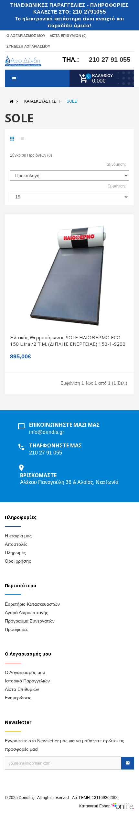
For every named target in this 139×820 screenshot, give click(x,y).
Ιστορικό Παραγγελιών (27, 680)
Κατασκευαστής (40, 101)
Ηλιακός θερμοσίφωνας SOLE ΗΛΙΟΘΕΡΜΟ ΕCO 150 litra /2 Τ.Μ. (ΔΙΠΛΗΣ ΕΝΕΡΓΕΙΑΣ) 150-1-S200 (67, 340)
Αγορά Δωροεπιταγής (26, 612)
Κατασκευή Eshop (95, 806)
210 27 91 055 (109, 59)
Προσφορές (16, 629)
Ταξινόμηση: (115, 164)
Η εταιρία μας (18, 535)
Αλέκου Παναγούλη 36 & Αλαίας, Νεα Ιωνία (69, 482)
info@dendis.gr (46, 432)
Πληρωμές (15, 552)
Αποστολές (16, 544)
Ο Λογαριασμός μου (25, 672)
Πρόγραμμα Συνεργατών (30, 620)
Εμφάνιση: (117, 186)
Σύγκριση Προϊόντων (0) (31, 155)
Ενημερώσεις (18, 697)
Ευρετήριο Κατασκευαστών (32, 604)
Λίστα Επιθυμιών (22, 689)
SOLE (72, 101)
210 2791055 (89, 12)
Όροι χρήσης (18, 561)
